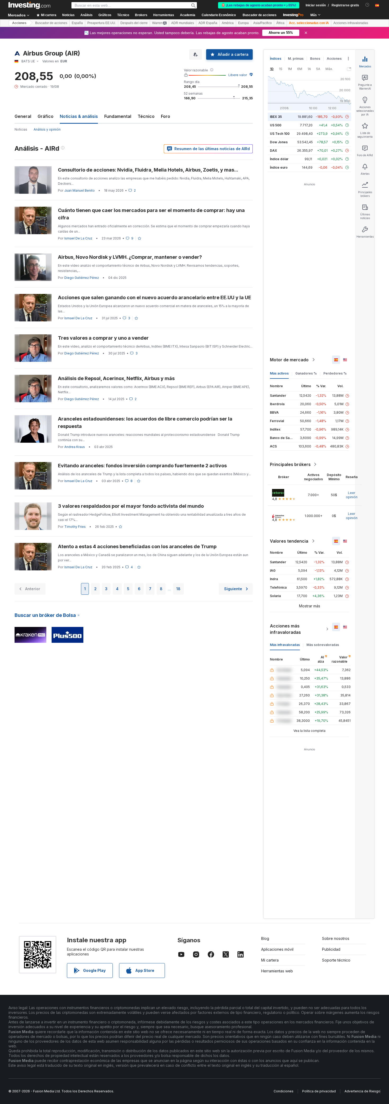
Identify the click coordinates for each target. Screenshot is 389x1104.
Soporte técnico (336, 960)
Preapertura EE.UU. (101, 23)
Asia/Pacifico (262, 23)
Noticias (21, 129)
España (77, 23)
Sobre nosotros (335, 938)
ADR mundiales (182, 23)
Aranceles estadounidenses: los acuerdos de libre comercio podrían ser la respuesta (145, 422)
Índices (275, 59)
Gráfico (45, 116)
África (280, 23)
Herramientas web (277, 971)
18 (178, 588)
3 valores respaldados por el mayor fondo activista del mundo (131, 506)
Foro (165, 116)
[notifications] (367, 4)
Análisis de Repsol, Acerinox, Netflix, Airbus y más (116, 378)
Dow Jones (279, 142)
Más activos (279, 373)
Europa (243, 23)
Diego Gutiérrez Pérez (81, 278)
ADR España (207, 23)
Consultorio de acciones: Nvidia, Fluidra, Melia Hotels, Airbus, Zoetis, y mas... (148, 170)
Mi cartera (270, 960)
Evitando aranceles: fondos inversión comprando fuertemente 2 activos (143, 465)
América (228, 23)
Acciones (19, 23)
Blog (265, 938)
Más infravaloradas (285, 645)
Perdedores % (335, 373)
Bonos (315, 59)
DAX (273, 151)
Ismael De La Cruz (78, 238)
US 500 (275, 125)
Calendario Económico (219, 15)
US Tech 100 (280, 134)
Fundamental (117, 116)
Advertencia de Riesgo (362, 1091)
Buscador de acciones (260, 15)
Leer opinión (352, 495)
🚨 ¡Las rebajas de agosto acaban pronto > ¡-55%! (258, 5)
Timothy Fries (75, 527)
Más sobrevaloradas (322, 645)
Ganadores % (306, 373)
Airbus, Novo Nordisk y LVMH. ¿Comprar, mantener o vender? (130, 257)
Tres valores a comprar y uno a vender (103, 338)
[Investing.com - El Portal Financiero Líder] (29, 5)
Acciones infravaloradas (350, 23)
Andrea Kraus (74, 447)
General (23, 116)
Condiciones (283, 1091)
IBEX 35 (276, 117)
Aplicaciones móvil (277, 949)
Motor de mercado (289, 359)
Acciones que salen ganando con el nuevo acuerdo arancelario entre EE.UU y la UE (154, 297)
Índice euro (279, 167)
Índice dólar (279, 159)
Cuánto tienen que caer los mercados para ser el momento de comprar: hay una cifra (151, 213)
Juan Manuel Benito (79, 190)
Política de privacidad (319, 1091)
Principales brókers (290, 464)
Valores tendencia (289, 541)
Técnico (146, 116)
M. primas (296, 59)
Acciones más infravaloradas (285, 629)
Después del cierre (134, 23)
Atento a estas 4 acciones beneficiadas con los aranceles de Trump (137, 546)
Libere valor (237, 75)
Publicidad (331, 949)
